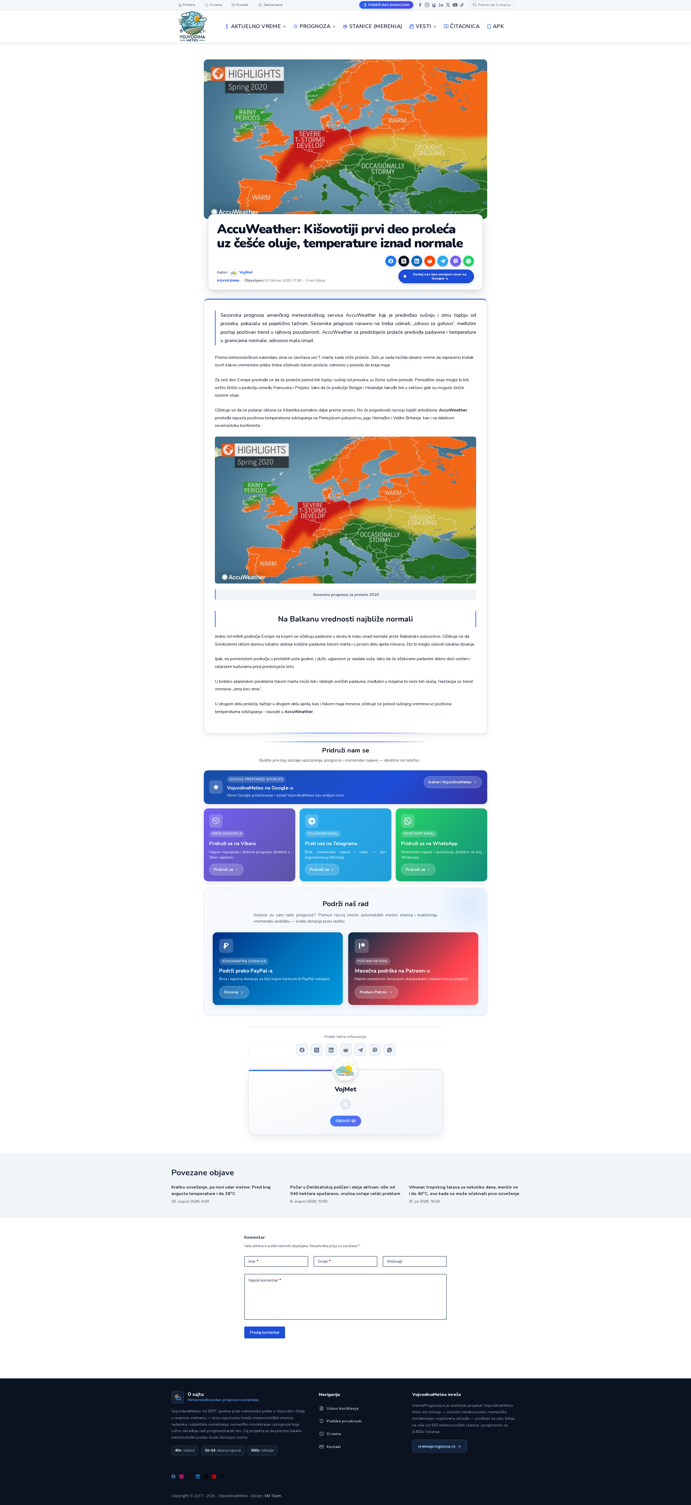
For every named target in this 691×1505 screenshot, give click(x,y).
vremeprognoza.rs (436, 1446)
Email (324, 1261)
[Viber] (455, 261)
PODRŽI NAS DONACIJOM (388, 5)
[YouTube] (455, 4)
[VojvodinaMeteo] (192, 26)
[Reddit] (429, 261)
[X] (448, 4)
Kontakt (334, 1446)
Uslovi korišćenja (342, 1408)
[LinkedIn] (441, 4)
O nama (334, 1433)
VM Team (273, 1495)
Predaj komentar (265, 1332)
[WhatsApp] (468, 261)
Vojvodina (228, 280)
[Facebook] (420, 4)
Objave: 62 (346, 1120)
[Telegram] (442, 261)
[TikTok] (462, 4)
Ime (253, 1261)
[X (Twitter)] (403, 261)
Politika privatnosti (344, 1421)
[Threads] (434, 4)
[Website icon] (345, 1104)
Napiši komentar (264, 1280)
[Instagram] (427, 4)
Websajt (394, 1261)
